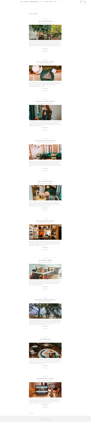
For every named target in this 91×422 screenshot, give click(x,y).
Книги (55, 1)
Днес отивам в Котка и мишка (45, 378)
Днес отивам (41, 1)
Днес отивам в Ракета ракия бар (45, 221)
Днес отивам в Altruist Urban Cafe (45, 101)
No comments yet (45, 51)
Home (21, 1)
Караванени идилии (33, 1)
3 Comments (45, 328)
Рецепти (47, 1)
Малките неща (49, 23)
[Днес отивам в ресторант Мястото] (45, 311)
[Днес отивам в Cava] (45, 350)
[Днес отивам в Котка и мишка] (45, 389)
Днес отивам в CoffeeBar (45, 260)
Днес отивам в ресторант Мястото (45, 299)
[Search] (70, 1)
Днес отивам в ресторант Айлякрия (45, 140)
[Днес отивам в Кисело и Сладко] (45, 73)
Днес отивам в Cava (45, 339)
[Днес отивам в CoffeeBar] (45, 271)
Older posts (31, 413)
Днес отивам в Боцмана (45, 21)
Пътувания (26, 1)
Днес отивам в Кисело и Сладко (45, 62)
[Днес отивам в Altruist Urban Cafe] (45, 112)
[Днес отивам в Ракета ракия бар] (45, 232)
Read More (45, 88)
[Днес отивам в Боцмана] (45, 32)
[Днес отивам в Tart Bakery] (45, 192)
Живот (51, 1)
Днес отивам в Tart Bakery (45, 181)
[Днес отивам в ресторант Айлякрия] (45, 152)
